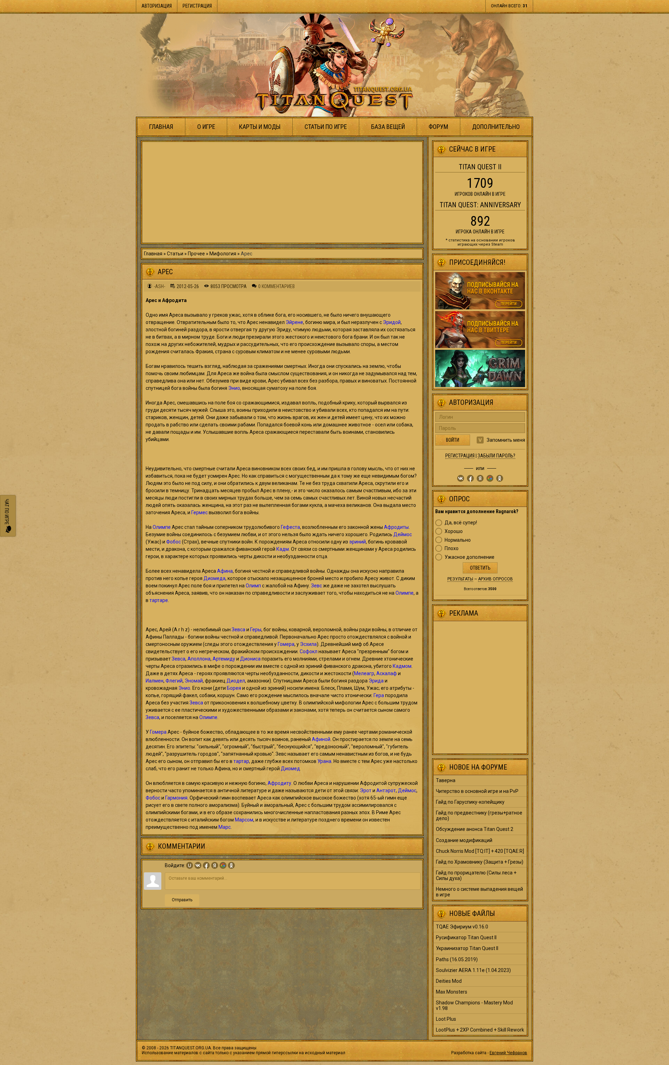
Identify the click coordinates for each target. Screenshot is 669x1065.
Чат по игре (6, 512)
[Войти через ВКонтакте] (197, 865)
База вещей (388, 126)
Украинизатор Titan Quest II (467, 948)
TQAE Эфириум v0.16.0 (462, 926)
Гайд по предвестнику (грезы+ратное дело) (479, 815)
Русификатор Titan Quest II (466, 937)
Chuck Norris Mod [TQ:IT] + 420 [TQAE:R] (480, 851)
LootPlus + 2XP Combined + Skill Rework (480, 1030)
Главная (161, 126)
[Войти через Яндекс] (214, 865)
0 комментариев (276, 286)
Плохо (452, 548)
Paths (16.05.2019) (457, 959)
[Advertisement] (282, 192)
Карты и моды (259, 126)
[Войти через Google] (223, 865)
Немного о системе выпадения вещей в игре (479, 891)
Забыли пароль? (496, 455)
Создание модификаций (464, 840)
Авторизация (156, 6)
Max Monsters (451, 992)
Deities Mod (449, 981)
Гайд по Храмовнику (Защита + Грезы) (479, 862)
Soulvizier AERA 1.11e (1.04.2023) (473, 970)
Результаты (460, 579)
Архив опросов (495, 579)
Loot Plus (446, 1019)
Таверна (445, 780)
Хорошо (454, 531)
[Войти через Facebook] (206, 865)
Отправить (182, 899)
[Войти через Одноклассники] (231, 865)
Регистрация (197, 6)
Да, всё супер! (461, 522)
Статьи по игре (326, 126)
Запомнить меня (506, 440)
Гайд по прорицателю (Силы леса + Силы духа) (476, 875)
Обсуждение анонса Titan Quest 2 (474, 829)
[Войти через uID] (189, 865)
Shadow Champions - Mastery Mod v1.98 (474, 1005)
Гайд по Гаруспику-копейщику (470, 802)
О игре (206, 126)
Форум (438, 126)
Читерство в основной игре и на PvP (477, 791)
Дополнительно (496, 126)
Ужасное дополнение (469, 557)
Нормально (458, 540)
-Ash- (159, 286)
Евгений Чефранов (508, 1052)
